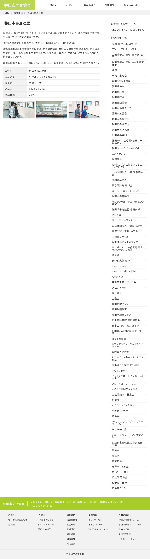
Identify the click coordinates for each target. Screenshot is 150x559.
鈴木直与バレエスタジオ (125, 242)
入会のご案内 (125, 529)
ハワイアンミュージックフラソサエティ (127, 345)
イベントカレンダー (47, 519)
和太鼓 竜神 (119, 482)
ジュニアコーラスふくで (124, 220)
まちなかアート (95, 524)
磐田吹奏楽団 (119, 135)
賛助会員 (71, 543)
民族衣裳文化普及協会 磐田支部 (127, 444)
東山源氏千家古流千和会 (125, 365)
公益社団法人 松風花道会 (127, 225)
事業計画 (71, 529)
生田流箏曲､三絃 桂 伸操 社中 (127, 56)
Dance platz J (120, 266)
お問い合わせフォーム (129, 519)
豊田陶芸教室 (119, 309)
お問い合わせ (131, 5)
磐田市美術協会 (120, 129)
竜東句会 (117, 461)
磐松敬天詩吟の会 (122, 352)
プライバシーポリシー (129, 538)
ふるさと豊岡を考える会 (125, 389)
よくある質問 (125, 533)
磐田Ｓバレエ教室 (121, 81)
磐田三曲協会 (119, 102)
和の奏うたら (119, 488)
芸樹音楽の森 (119, 180)
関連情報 (110, 5)
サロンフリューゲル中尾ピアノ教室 (128, 203)
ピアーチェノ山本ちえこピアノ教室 (127, 358)
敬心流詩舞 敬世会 (122, 185)
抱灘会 (115, 400)
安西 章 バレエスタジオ (124, 43)
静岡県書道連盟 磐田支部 (126, 209)
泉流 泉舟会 (119, 75)
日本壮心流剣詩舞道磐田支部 (127, 332)
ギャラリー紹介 (95, 519)
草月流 (115, 255)
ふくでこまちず (119, 370)
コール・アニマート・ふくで (125, 191)
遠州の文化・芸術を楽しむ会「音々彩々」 (127, 166)
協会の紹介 (89, 5)
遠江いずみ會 (119, 287)
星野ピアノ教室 (120, 410)
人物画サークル (120, 236)
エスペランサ (119, 153)
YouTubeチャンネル (98, 529)
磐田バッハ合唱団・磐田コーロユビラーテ (127, 142)
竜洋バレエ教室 (120, 466)
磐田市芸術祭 (44, 529)
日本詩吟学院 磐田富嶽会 (126, 320)
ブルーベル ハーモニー (125, 383)
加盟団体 (18, 12)
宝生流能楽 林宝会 (123, 394)
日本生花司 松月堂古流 (125, 325)
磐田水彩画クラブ (121, 108)
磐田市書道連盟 (120, 124)
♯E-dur (116, 215)
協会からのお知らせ (17, 519)
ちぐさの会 (117, 276)
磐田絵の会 (118, 86)
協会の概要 (72, 519)
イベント (69, 5)
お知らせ (52, 5)
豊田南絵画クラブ (121, 314)
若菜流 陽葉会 (120, 477)
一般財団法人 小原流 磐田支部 (127, 173)
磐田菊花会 (118, 97)
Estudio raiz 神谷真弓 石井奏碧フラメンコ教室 (127, 248)
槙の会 (115, 416)
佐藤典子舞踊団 (120, 196)
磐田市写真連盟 (120, 118)
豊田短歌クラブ (120, 304)
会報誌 (11, 524)
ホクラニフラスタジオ (123, 405)
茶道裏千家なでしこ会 (124, 282)
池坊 (114, 70)
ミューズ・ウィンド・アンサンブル (127, 436)
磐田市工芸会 (119, 113)
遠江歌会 (117, 293)
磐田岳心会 (118, 91)
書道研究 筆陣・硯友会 (125, 231)
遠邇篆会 (117, 159)
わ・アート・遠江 (120, 472)
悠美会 (115, 450)
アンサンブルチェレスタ (124, 49)
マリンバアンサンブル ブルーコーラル (128, 423)
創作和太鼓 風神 (121, 260)
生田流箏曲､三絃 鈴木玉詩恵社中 (128, 63)
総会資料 (71, 533)
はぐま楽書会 (119, 338)
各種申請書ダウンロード (130, 524)
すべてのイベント (46, 524)
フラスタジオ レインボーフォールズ (127, 377)
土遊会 (115, 298)
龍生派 (115, 455)
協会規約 (71, 524)
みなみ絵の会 (119, 429)
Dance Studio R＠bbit (125, 271)
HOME (6, 12)
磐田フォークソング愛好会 (126, 148)
